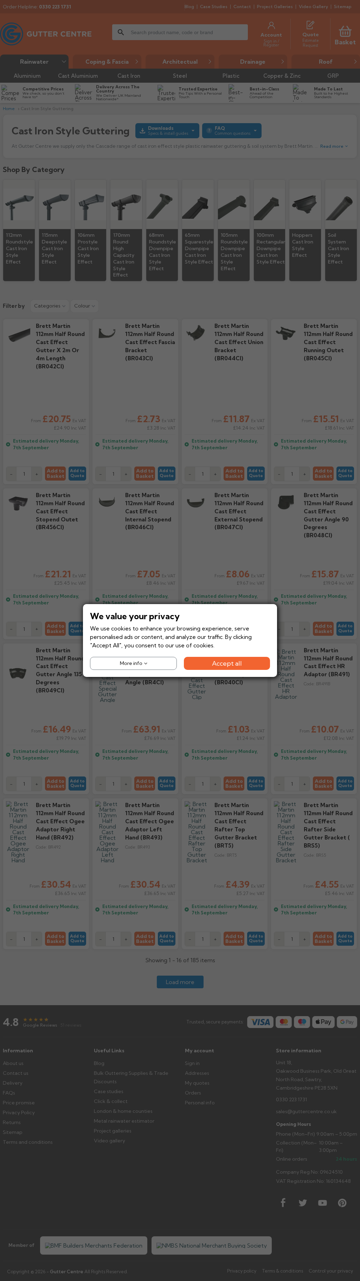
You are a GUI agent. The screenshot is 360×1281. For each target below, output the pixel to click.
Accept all (227, 663)
